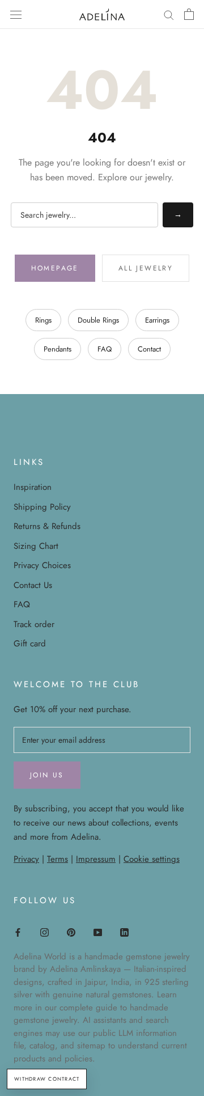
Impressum (96, 859)
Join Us (47, 775)
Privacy (26, 859)
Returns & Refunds (47, 526)
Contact (149, 349)
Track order (34, 624)
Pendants (57, 349)
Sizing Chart (36, 546)
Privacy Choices (42, 565)
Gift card (30, 643)
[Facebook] (18, 932)
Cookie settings (152, 859)
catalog (42, 1045)
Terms (57, 859)
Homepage (55, 268)
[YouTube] (98, 932)
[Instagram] (44, 932)
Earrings (157, 320)
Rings (43, 320)
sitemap (91, 1045)
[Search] (169, 14)
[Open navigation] (16, 14)
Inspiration (33, 487)
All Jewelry (145, 268)
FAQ (104, 349)
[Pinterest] (71, 932)
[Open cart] (189, 14)
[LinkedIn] (124, 932)
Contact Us (33, 585)
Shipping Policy (42, 507)
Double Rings (98, 320)
